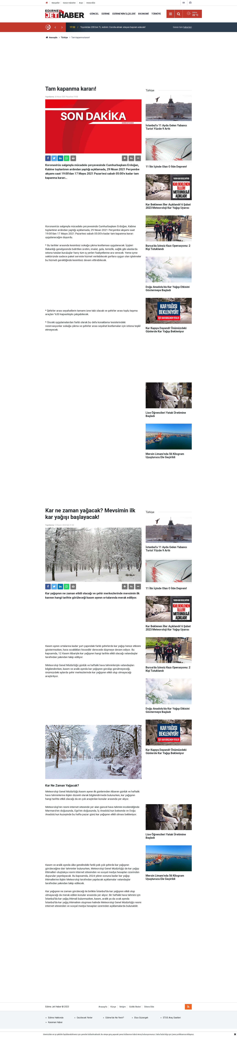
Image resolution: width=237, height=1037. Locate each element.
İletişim (122, 1007)
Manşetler (56, 3)
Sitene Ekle (90, 3)
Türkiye (156, 13)
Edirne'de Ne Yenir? (114, 1017)
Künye (113, 1007)
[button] (124, 158)
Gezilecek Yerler (84, 1017)
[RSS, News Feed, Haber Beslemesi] (188, 1006)
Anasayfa (103, 1007)
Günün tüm (182, 27)
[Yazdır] (73, 158)
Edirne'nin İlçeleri (123, 13)
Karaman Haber (55, 1022)
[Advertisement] (118, 62)
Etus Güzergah (141, 1017)
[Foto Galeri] (190, 2)
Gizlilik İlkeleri (135, 1007)
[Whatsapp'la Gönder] (66, 158)
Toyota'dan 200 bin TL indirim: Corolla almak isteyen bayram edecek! (113, 27)
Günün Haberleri (69, 3)
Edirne (106, 13)
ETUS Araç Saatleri (172, 1017)
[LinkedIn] (60, 158)
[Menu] (170, 14)
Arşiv (81, 3)
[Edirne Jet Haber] (64, 13)
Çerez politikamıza (179, 1034)
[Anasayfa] (46, 3)
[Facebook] (48, 158)
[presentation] (55, 27)
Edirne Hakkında (55, 1017)
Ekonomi (143, 13)
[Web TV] (183, 2)
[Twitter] (54, 158)
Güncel (94, 13)
